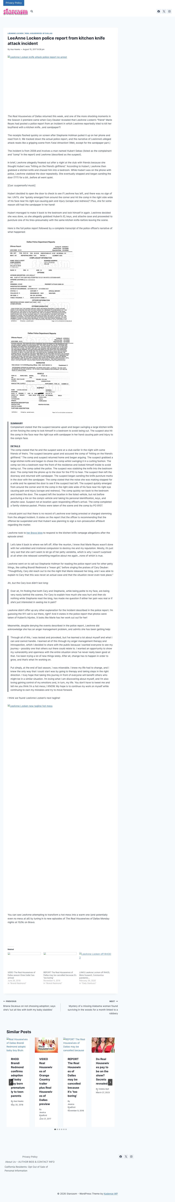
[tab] (55, 1129)
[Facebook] (158, 11)
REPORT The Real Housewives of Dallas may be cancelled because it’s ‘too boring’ (59, 975)
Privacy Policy (14, 2)
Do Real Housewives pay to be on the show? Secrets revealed (102, 1071)
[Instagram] (169, 11)
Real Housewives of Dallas (38, 33)
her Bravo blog (35, 532)
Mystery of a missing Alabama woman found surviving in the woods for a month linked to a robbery (93, 1007)
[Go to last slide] (11, 1082)
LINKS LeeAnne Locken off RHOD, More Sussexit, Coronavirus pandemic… (94, 975)
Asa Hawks (15, 49)
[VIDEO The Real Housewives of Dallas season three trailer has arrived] (24, 961)
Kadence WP (111, 1193)
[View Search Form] (31, 11)
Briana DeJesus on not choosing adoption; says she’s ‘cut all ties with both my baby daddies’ (29, 1005)
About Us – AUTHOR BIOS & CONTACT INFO (30, 1161)
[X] (164, 11)
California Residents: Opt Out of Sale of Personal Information (26, 1168)
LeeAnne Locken (15, 33)
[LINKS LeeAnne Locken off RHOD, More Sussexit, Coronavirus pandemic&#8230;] (95, 961)
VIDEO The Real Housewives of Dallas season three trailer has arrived (21, 975)
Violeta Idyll (104, 1089)
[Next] (110, 1082)
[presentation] (18, 1045)
